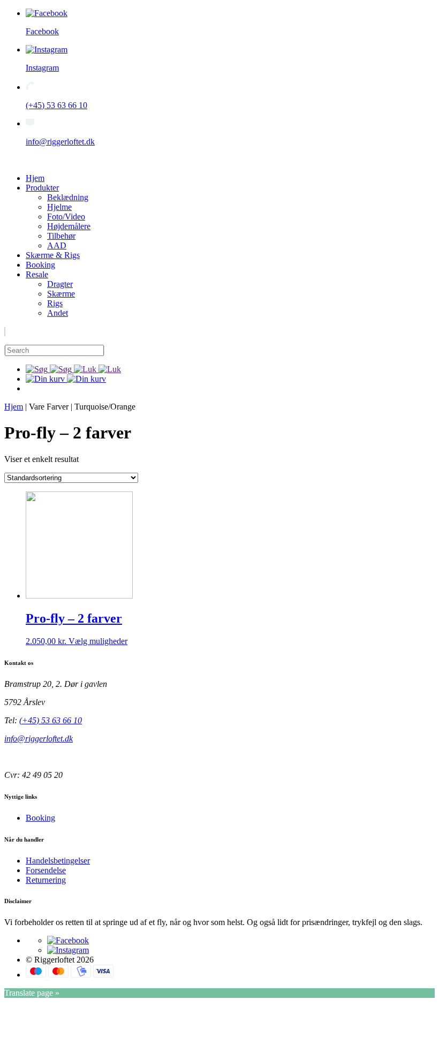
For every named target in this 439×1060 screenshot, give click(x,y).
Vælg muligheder (98, 641)
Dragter (60, 284)
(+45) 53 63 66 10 (50, 720)
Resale (37, 274)
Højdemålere (68, 226)
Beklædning (67, 197)
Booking (40, 264)
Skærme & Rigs (53, 255)
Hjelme (59, 206)
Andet (57, 312)
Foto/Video (66, 216)
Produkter (42, 187)
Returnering (46, 879)
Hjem (35, 178)
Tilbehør (61, 235)
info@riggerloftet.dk (38, 738)
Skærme (61, 293)
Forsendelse (46, 870)
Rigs (55, 303)
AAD (56, 245)
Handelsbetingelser (58, 860)
